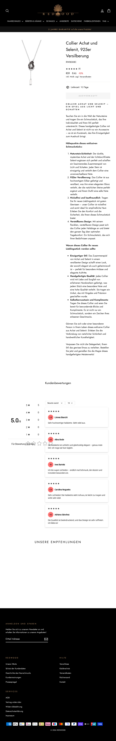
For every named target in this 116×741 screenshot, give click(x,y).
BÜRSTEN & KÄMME (33, 21)
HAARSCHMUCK (14, 21)
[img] (71, 69)
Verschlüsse (64, 664)
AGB (8, 697)
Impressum (10, 715)
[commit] (46, 639)
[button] (32, 405)
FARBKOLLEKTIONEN (92, 21)
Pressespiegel (11, 681)
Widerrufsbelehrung (14, 706)
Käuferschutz (65, 668)
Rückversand (65, 677)
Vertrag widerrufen (13, 702)
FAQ (105, 21)
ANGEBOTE (64, 21)
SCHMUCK (50, 21)
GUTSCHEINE (76, 21)
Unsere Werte (11, 664)
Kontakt (62, 681)
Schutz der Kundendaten (16, 668)
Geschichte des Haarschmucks (18, 673)
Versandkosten (85, 76)
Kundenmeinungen (13, 677)
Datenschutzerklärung (14, 711)
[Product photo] (31, 65)
